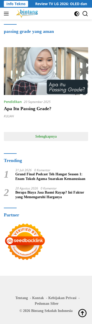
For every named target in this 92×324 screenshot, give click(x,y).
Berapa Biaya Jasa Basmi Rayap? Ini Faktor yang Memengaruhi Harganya (49, 194)
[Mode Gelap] (77, 13)
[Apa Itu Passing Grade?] (46, 71)
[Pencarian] (85, 13)
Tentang (21, 298)
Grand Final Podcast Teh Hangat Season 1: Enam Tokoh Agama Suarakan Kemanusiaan (50, 176)
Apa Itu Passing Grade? (27, 108)
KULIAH (9, 116)
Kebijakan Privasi (62, 298)
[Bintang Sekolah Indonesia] (26, 13)
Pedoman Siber (47, 304)
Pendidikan (13, 101)
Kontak (38, 298)
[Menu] (7, 13)
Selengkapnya (46, 136)
